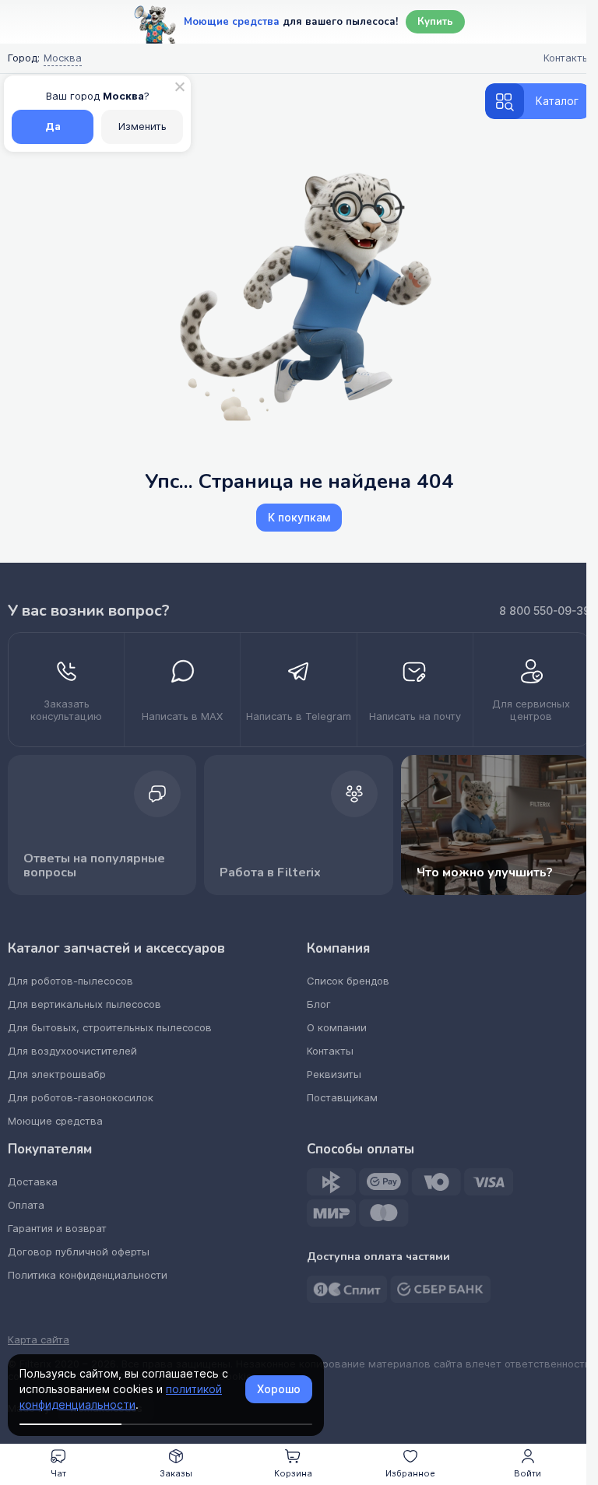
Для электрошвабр (57, 1074)
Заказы (176, 1473)
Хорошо (279, 1389)
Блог (319, 1004)
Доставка (33, 1182)
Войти (527, 1473)
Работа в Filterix (270, 872)
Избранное (410, 1473)
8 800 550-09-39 (544, 611)
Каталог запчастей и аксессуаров (116, 949)
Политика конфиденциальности (87, 1275)
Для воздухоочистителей (72, 1051)
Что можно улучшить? (485, 872)
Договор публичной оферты (79, 1252)
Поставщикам (342, 1098)
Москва (63, 58)
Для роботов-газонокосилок (80, 1098)
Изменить (142, 126)
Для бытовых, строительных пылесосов (110, 1028)
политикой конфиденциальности (120, 1397)
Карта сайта (38, 1340)
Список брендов (348, 981)
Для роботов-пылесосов (70, 981)
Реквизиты (334, 1074)
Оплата (26, 1205)
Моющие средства (55, 1121)
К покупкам (299, 517)
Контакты (330, 1051)
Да (53, 126)
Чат (58, 1473)
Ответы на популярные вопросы (94, 865)
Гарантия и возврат (57, 1228)
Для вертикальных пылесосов (84, 1004)
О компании (337, 1028)
